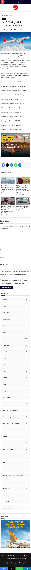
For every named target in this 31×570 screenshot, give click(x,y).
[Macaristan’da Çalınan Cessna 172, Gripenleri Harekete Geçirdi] (8, 180)
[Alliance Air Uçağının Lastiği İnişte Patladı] (23, 201)
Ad (1, 249)
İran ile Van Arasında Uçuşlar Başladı (14, 2)
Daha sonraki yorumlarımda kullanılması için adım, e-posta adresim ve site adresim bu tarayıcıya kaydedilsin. (15, 274)
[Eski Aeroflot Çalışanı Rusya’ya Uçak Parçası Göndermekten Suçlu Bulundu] (8, 201)
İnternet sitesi (4, 264)
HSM (10, 15)
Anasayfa (5, 15)
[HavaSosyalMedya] (15, 7)
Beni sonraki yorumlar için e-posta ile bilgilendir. (15, 280)
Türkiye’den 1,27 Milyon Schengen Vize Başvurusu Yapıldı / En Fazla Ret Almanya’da (22, 189)
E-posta (2, 257)
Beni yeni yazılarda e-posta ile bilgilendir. (13, 283)
